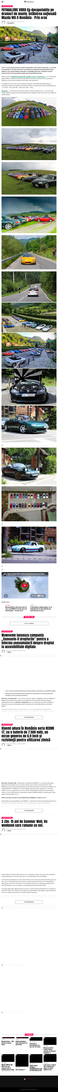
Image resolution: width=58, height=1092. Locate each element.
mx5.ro (34, 76)
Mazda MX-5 (5, 91)
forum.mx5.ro (41, 76)
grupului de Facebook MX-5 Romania (21, 76)
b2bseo (9, 652)
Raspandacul (11, 23)
